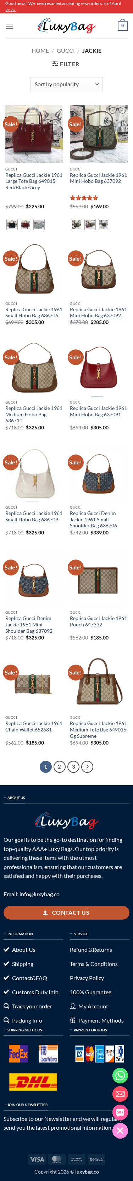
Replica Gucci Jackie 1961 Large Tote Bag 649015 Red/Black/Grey (33, 181)
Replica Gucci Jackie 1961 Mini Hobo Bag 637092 (98, 178)
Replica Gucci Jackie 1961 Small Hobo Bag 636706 (33, 313)
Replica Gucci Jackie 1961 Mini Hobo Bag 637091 (98, 411)
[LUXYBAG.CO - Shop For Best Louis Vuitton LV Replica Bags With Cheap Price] (66, 26)
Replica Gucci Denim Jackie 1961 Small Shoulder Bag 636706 (93, 519)
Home (40, 50)
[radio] (12, 224)
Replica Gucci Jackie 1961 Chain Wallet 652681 (33, 726)
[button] (9, 26)
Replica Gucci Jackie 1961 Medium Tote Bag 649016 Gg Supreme (98, 729)
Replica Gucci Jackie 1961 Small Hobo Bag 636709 (33, 516)
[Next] (87, 767)
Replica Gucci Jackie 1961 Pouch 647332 (98, 621)
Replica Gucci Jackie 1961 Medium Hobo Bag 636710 (33, 414)
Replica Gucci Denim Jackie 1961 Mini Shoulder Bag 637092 (28, 624)
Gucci (66, 50)
